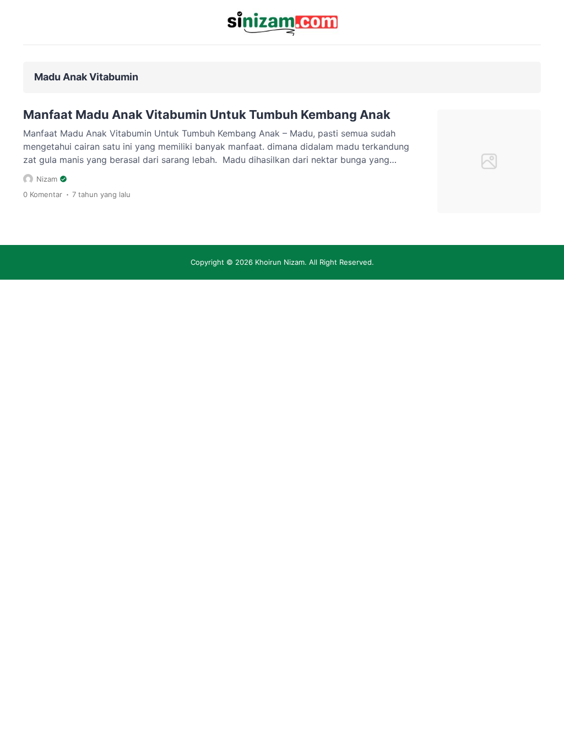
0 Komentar (42, 194)
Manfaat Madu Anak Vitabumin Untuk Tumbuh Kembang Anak (207, 114)
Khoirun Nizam (280, 262)
